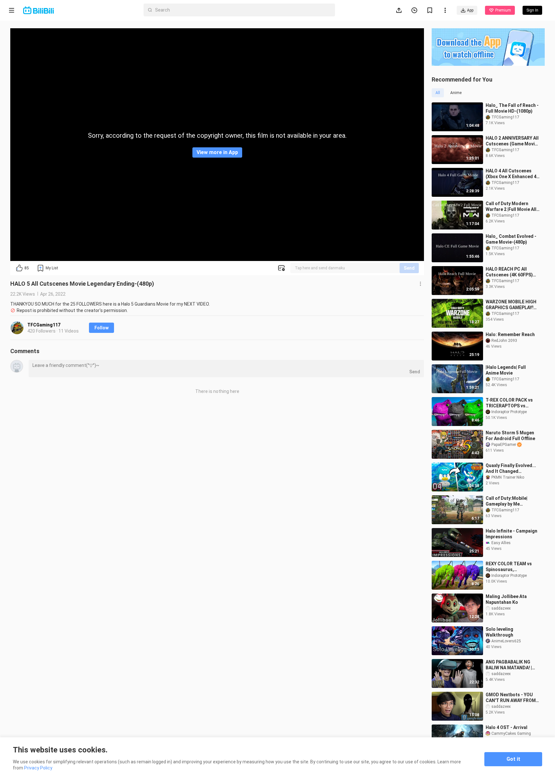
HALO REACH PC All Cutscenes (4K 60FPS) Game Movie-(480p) (509, 272)
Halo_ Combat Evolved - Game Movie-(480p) (511, 239)
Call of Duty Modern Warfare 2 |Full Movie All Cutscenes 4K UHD (511, 206)
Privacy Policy (38, 767)
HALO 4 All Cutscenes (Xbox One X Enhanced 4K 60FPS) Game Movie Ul (512, 173)
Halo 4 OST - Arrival (506, 727)
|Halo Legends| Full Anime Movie (506, 370)
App (470, 10)
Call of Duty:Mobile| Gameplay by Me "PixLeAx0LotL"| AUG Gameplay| (507, 501)
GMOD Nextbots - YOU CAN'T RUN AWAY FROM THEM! (511, 697)
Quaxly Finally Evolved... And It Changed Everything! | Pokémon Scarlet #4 (511, 468)
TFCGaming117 (43, 324)
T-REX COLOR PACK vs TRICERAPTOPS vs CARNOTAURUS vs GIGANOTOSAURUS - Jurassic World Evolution (513, 403)
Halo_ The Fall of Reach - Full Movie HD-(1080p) (512, 108)
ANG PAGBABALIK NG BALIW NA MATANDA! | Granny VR (509, 665)
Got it (513, 759)
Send (409, 268)
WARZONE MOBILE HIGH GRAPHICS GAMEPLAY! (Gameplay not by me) (511, 304)
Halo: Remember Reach (510, 334)
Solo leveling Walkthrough (499, 632)
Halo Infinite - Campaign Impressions (511, 533)
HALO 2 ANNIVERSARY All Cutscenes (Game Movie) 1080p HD (512, 141)
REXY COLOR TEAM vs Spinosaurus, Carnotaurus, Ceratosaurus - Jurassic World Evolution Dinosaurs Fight (512, 566)
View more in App (217, 152)
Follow (101, 327)
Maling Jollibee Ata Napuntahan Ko (506, 599)
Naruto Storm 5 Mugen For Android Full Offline (510, 435)
